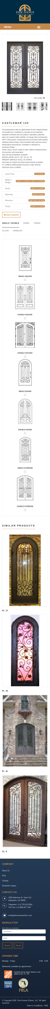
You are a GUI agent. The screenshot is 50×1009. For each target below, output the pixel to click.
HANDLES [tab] (17, 230)
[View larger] (25, 68)
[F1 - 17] (25, 570)
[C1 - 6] (25, 811)
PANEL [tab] (26, 223)
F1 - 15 (5, 691)
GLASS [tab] (5, 230)
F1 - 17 (5, 611)
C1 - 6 (4, 851)
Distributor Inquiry (9, 886)
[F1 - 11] (25, 731)
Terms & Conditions (35, 1006)
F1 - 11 (5, 771)
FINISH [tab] (37, 223)
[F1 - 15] (25, 650)
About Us (6, 871)
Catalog (5, 881)
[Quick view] (25, 602)
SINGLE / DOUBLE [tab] (10, 223)
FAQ (4, 876)
